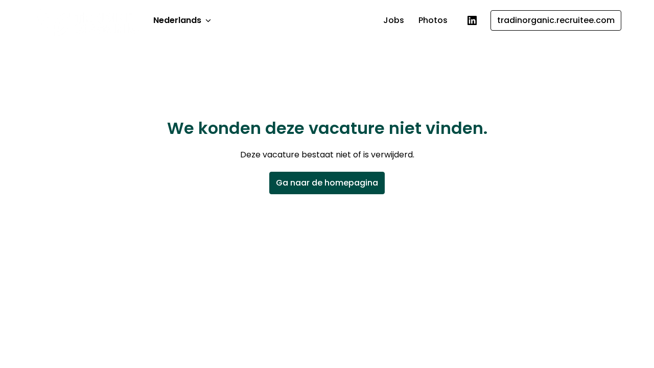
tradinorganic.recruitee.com (556, 20)
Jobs (393, 20)
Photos (433, 20)
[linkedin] (472, 20)
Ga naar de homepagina (327, 183)
